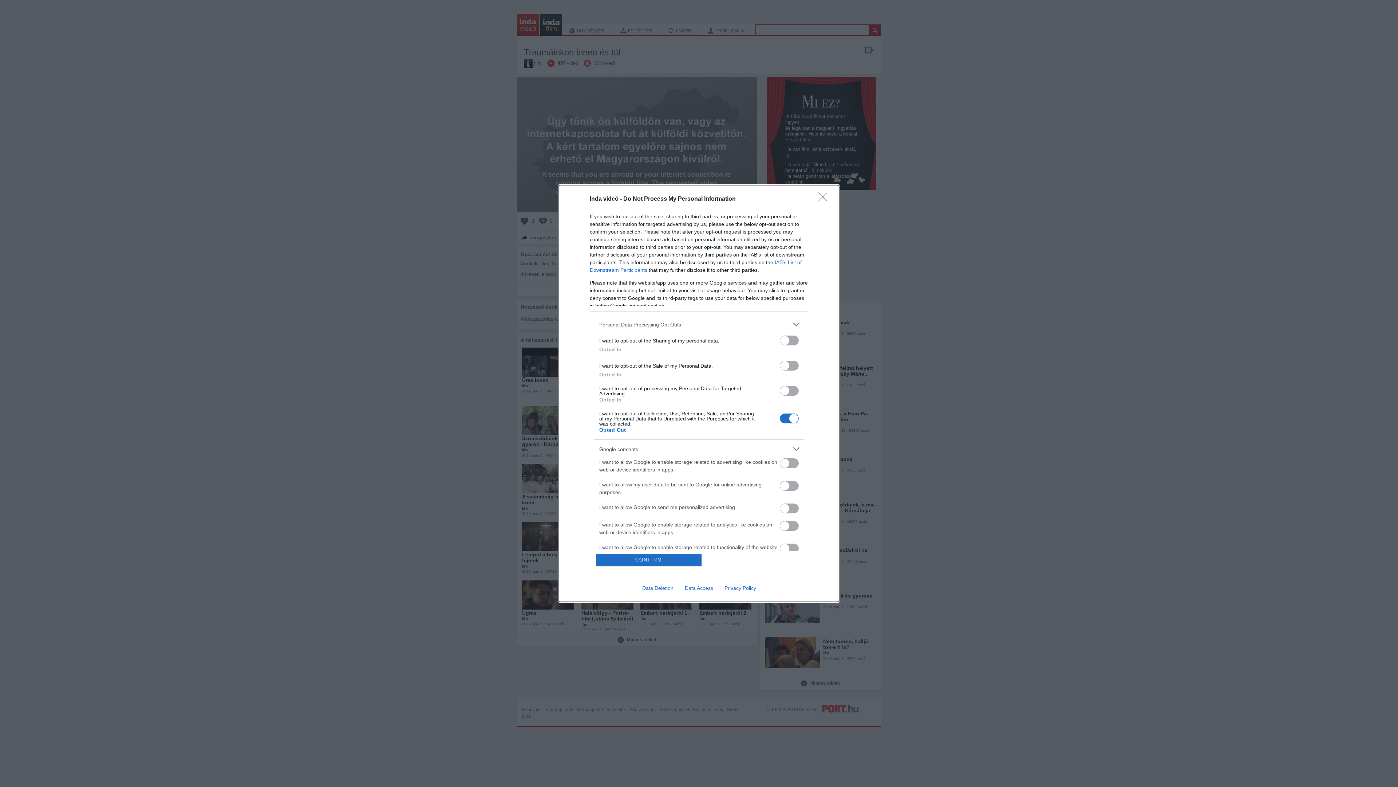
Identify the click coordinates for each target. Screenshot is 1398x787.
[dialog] (699, 393)
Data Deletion (658, 588)
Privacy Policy (740, 588)
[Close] (825, 199)
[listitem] (699, 324)
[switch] (789, 340)
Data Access (699, 588)
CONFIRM (648, 560)
